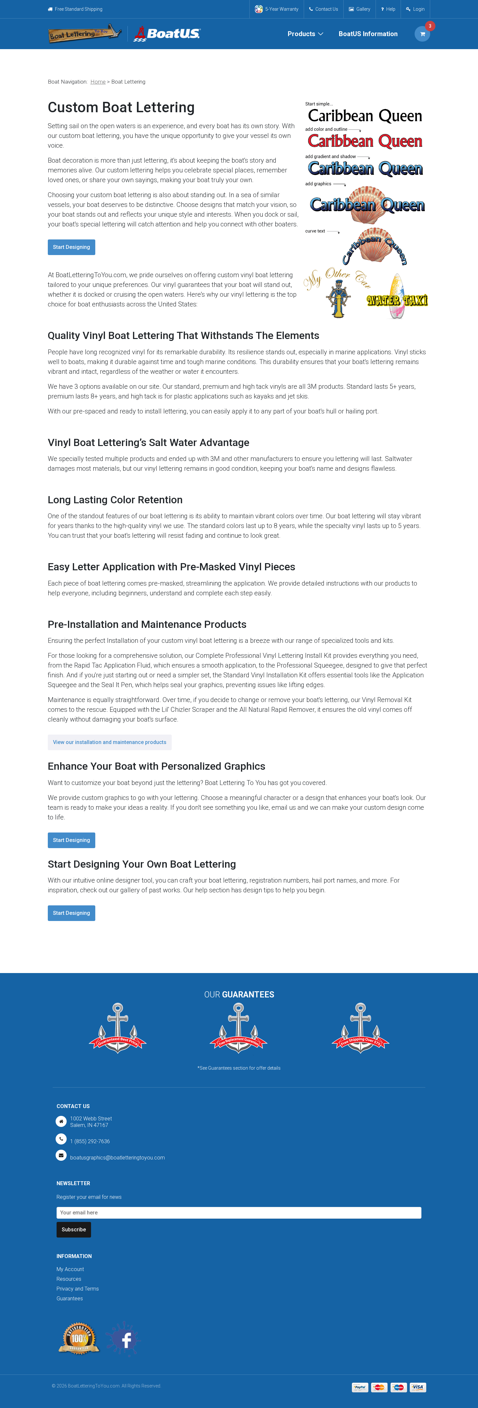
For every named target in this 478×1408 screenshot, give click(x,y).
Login (419, 9)
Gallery (363, 9)
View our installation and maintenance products (109, 742)
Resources (69, 1279)
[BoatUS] (164, 34)
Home (98, 81)
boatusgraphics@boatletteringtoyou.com (117, 1158)
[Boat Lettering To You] (85, 33)
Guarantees (70, 1298)
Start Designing (71, 247)
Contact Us (326, 9)
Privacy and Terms (78, 1289)
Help (390, 9)
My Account (70, 1269)
